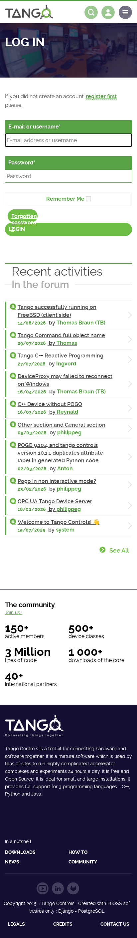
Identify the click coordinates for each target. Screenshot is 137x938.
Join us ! (13, 612)
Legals (16, 924)
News (12, 861)
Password (20, 162)
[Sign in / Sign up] (108, 12)
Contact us (114, 924)
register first (101, 96)
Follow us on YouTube (43, 888)
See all (119, 550)
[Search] (91, 12)
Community (82, 861)
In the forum (40, 284)
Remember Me (65, 199)
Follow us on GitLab (73, 888)
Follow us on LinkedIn (58, 888)
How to (77, 852)
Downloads (20, 852)
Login (17, 229)
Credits (62, 924)
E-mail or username (33, 126)
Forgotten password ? (24, 218)
